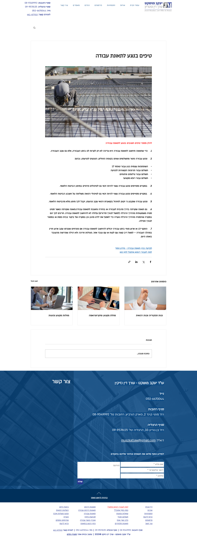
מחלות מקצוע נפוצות (59, 315)
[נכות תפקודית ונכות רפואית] (145, 298)
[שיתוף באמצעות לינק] (129, 261)
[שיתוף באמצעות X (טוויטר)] (143, 261)
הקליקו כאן (32, 14)
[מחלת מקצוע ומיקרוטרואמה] (98, 298)
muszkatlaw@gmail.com (138, 440)
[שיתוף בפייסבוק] (150, 261)
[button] (34, 27)
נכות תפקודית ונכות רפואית (149, 315)
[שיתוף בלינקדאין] (136, 261)
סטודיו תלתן (72, 534)
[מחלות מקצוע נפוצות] (52, 298)
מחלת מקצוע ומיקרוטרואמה (102, 315)
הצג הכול (34, 281)
